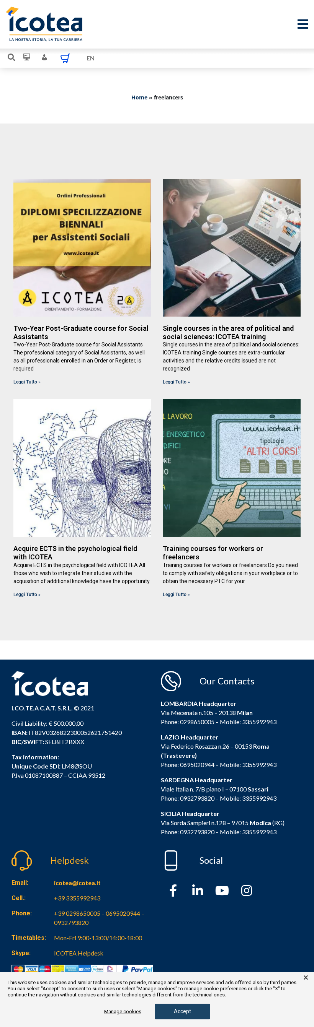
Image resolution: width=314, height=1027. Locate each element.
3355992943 (259, 721)
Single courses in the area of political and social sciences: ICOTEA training (228, 332)
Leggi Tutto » (27, 382)
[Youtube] (222, 890)
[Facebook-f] (173, 890)
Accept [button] (182, 1011)
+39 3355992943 (77, 898)
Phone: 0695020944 (187, 764)
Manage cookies (122, 1011)
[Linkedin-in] (197, 890)
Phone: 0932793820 (187, 798)
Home (139, 97)
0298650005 (197, 721)
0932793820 (197, 831)
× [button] (305, 978)
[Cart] (65, 58)
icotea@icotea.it (77, 882)
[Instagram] (246, 890)
